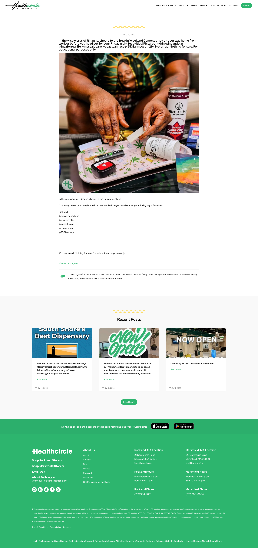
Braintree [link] (150, 541)
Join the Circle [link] (218, 6)
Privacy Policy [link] (55, 527)
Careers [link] (86, 460)
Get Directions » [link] (143, 463)
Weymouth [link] (140, 541)
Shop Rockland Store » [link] (47, 460)
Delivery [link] (234, 6)
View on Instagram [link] (68, 263)
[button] (34, 489)
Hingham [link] (129, 541)
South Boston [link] (108, 541)
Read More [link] (42, 379)
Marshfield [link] (88, 477)
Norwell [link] (205, 541)
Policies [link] (86, 469)
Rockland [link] (87, 473)
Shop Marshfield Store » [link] (48, 466)
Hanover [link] (188, 541)
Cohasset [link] (160, 541)
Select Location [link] (164, 6)
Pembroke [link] (178, 541)
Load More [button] (129, 402)
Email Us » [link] (39, 471)
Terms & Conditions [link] (40, 527)
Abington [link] (120, 541)
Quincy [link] (98, 541)
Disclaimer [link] (67, 527)
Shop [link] (246, 5)
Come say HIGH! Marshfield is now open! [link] (196, 359)
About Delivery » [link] (43, 477)
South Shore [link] (216, 541)
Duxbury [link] (197, 541)
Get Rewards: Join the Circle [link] (96, 482)
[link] (23, 5)
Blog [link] (85, 464)
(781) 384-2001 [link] (142, 494)
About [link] (182, 6)
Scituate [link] (169, 541)
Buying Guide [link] (198, 6)
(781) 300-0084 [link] (195, 494)
